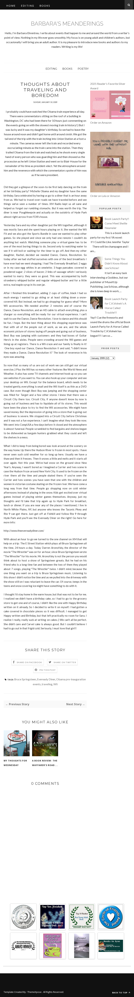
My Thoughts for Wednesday (15, 763)
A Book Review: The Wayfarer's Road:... (45, 763)
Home (11, 5)
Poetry (83, 68)
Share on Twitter (65, 662)
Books (44, 5)
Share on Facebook (29, 662)
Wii (55, 684)
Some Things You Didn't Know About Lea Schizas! (116, 263)
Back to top (120, 992)
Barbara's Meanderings (67, 23)
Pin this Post (47, 670)
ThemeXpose (34, 992)
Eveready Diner (46, 679)
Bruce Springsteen (25, 679)
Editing (27, 5)
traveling (47, 684)
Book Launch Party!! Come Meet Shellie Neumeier (117, 223)
